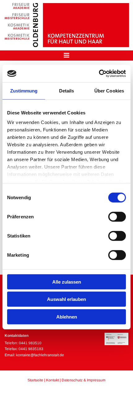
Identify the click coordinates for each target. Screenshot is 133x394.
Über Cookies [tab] (109, 90)
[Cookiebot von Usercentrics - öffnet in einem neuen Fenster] (99, 74)
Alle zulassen (66, 281)
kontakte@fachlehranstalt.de (40, 355)
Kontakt (52, 380)
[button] (66, 55)
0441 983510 (30, 343)
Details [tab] (66, 90)
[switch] (117, 216)
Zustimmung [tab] (24, 90)
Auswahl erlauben (66, 299)
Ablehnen (66, 316)
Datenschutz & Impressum (83, 380)
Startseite (35, 380)
